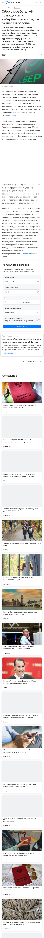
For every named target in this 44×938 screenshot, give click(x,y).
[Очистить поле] (37, 281)
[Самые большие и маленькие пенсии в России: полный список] (22, 398)
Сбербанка (26, 254)
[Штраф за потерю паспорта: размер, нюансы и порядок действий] (22, 846)
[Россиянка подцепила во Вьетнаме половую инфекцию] (22, 570)
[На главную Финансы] (14, 2)
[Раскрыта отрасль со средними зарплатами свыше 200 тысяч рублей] (22, 915)
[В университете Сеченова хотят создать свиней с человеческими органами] (22, 708)
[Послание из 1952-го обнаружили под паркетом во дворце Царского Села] (22, 467)
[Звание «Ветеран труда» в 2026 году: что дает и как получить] (22, 501)
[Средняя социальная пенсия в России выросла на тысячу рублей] (22, 742)
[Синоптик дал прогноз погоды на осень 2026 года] (22, 536)
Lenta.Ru (17, 8)
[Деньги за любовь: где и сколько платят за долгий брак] (22, 811)
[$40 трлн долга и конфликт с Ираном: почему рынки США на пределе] (22, 639)
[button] (22, 71)
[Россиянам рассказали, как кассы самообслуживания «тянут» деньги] (22, 432)
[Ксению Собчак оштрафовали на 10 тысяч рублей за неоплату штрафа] (22, 673)
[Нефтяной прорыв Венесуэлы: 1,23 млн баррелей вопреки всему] (22, 777)
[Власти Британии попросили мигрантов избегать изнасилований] (22, 605)
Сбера (14, 115)
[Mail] (7, 2)
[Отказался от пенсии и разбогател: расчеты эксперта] (22, 880)
